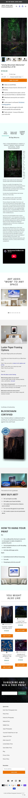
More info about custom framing (8, 374)
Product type (12, 74)
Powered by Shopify (20, 793)
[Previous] (4, 301)
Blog (4, 751)
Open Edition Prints (7, 747)
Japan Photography (7, 728)
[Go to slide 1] (17, 618)
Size (2, 74)
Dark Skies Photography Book (10, 710)
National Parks (6, 721)
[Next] (24, 301)
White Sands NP (7, 740)
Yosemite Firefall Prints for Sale (10, 732)
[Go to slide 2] (7, 652)
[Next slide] (24, 59)
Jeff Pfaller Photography (7, 6)
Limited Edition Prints (8, 743)
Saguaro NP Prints (7, 736)
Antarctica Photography (8, 717)
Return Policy (6, 759)
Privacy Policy (6, 755)
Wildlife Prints (6, 725)
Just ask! (13, 381)
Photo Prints (6, 713)
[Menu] (25, 6)
